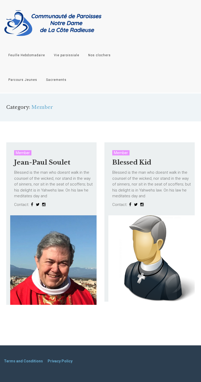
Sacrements (56, 80)
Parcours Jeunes (22, 80)
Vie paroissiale (66, 55)
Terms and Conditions (23, 361)
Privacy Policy (60, 361)
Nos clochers (99, 55)
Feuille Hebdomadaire (26, 55)
